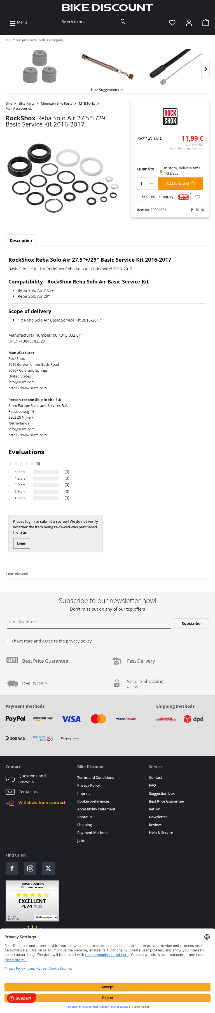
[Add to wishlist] (197, 197)
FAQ (152, 785)
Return (154, 809)
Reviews (155, 824)
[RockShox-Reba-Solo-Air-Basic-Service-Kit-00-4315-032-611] (63, 178)
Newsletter (158, 817)
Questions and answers (32, 778)
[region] (107, 66)
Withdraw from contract (42, 802)
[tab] (21, 241)
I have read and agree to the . (52, 641)
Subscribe (191, 623)
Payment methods (25, 706)
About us (84, 817)
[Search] (122, 21)
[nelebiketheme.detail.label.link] (39, 67)
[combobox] (88, 21)
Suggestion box (162, 793)
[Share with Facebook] (190, 210)
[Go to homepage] (107, 7)
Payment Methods (92, 832)
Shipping (84, 824)
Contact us (28, 791)
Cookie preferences (93, 801)
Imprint (83, 793)
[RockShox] (170, 116)
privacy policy (79, 641)
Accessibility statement (96, 809)
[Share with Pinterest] (201, 210)
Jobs (81, 840)
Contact (155, 777)
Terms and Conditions (95, 777)
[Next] (205, 69)
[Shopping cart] (204, 22)
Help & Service (161, 832)
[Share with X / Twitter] (196, 210)
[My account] (189, 22)
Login (22, 543)
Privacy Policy (88, 785)
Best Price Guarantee (166, 801)
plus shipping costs (186, 148)
